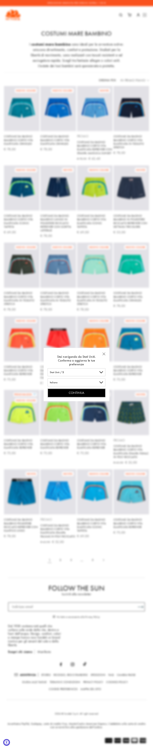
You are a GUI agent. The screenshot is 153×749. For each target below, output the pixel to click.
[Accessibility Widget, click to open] (6, 742)
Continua (76, 392)
